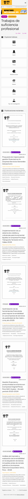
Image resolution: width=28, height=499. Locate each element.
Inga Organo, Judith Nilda (9, 469)
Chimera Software (20, 491)
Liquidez (23, 403)
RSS (25, 33)
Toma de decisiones (6, 178)
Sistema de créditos (6, 252)
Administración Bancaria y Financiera (21, 6)
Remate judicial (15, 482)
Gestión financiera (6, 174)
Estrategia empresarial (18, 332)
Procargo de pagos (16, 254)
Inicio (4, 6)
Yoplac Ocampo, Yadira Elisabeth (11, 163)
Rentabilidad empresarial (16, 401)
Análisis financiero (14, 176)
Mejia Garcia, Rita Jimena (9, 242)
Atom (19, 33)
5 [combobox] (13, 487)
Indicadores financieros (16, 403)
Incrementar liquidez (6, 254)
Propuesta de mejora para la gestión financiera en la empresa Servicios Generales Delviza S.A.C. (13, 157)
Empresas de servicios (7, 332)
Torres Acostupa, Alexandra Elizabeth (12, 320)
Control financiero (6, 176)
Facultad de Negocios (10, 6)
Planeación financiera (15, 174)
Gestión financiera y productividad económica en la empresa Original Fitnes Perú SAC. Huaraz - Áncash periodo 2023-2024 (13, 384)
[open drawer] (25, 2)
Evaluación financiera (6, 482)
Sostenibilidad (23, 482)
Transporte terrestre (6, 256)
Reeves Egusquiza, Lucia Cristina (11, 391)
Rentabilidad (13, 330)
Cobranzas (14, 252)
